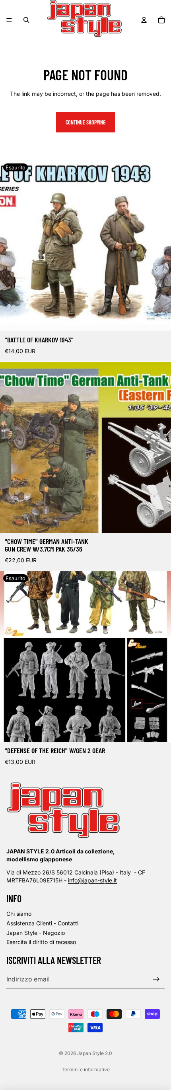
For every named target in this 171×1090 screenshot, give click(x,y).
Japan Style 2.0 (94, 1053)
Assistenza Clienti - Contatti (42, 923)
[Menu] (9, 20)
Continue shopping (85, 122)
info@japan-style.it (92, 880)
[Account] (144, 20)
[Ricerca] (26, 20)
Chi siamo (18, 913)
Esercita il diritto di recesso (41, 941)
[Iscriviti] (156, 979)
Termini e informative (86, 1070)
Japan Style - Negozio (35, 932)
